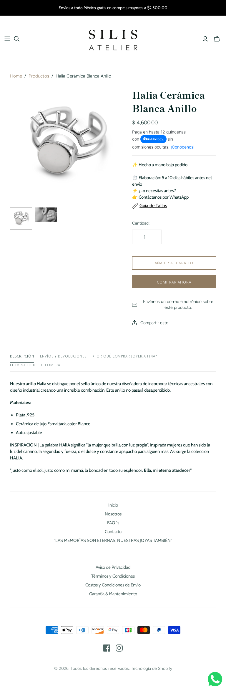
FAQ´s (113, 522)
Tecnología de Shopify (151, 668)
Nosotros (113, 514)
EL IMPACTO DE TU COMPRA (35, 365)
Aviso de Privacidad (113, 567)
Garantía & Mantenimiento (113, 593)
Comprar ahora (174, 282)
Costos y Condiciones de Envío (113, 585)
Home (16, 76)
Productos (39, 76)
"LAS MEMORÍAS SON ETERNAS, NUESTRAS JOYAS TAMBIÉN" (113, 540)
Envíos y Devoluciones (63, 356)
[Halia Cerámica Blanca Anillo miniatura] (21, 218)
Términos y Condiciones (113, 576)
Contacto (113, 531)
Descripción (22, 356)
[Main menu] (7, 39)
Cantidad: (140, 223)
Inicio (113, 505)
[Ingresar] (205, 39)
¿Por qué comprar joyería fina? (124, 356)
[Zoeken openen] (17, 39)
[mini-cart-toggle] (217, 39)
